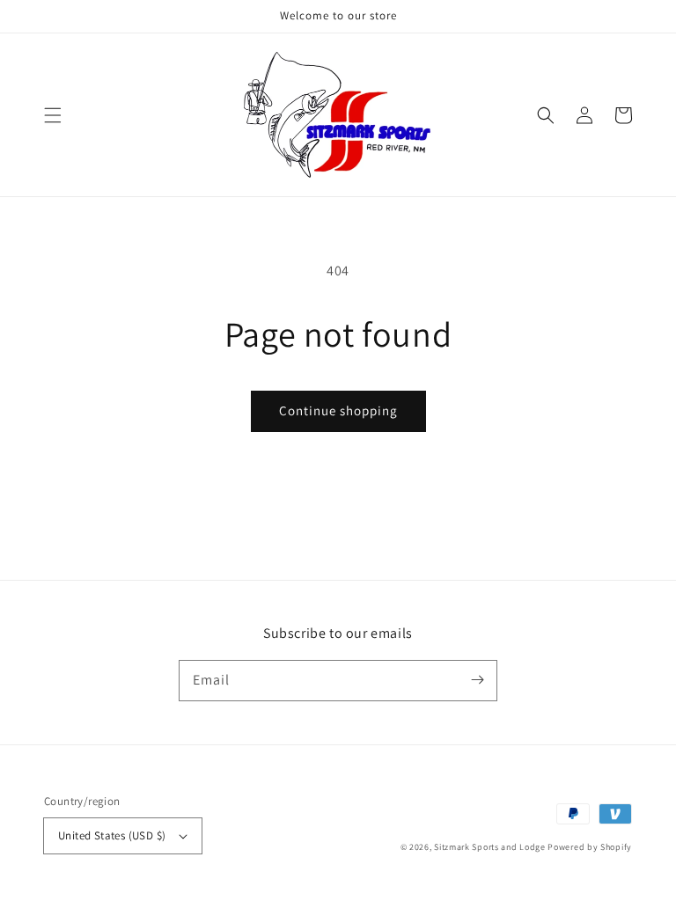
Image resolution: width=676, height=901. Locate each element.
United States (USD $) (111, 835)
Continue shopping (338, 410)
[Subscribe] (477, 680)
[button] (52, 115)
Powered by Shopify (589, 847)
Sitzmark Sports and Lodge (490, 847)
